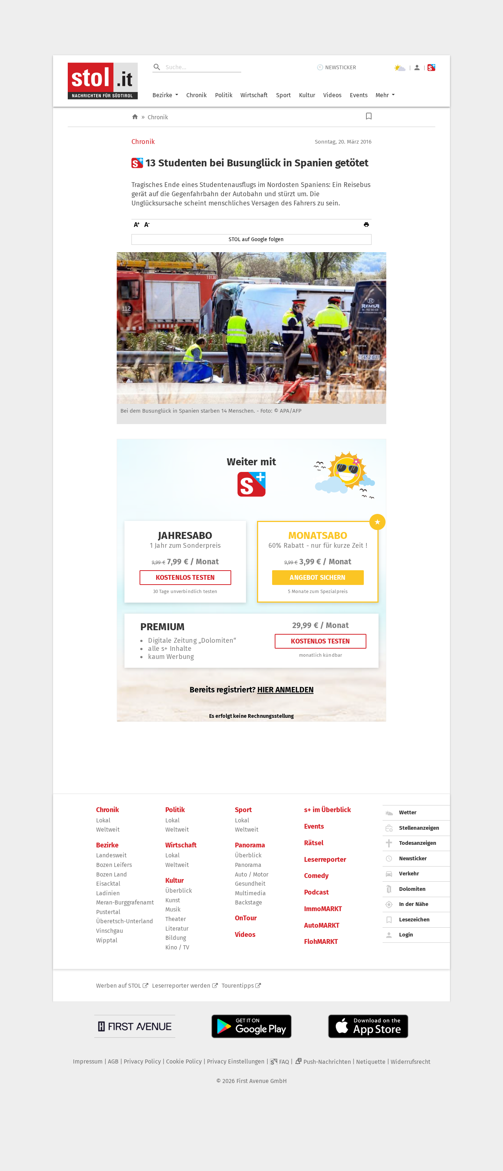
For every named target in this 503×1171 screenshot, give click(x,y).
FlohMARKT (321, 942)
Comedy (316, 876)
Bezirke (162, 95)
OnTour (246, 918)
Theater (175, 919)
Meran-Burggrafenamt (125, 902)
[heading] (251, 163)
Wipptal (106, 940)
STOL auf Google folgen (256, 239)
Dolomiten (412, 889)
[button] (369, 116)
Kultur (307, 95)
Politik (223, 95)
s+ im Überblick (327, 810)
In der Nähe (413, 904)
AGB (113, 1061)
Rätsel (313, 843)
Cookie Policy (184, 1061)
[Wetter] (400, 67)
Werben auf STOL (118, 985)
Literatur (177, 928)
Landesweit (111, 855)
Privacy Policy (142, 1061)
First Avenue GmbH (261, 1080)
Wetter (407, 812)
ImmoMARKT (323, 909)
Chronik (196, 95)
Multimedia (250, 893)
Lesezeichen (414, 919)
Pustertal (108, 912)
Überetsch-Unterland (124, 921)
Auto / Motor (251, 874)
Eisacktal (108, 883)
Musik (172, 909)
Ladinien (108, 893)
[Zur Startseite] (134, 117)
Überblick (178, 890)
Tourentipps (238, 985)
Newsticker (413, 858)
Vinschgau (109, 930)
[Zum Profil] (417, 67)
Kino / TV (177, 947)
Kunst (172, 900)
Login (406, 934)
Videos (332, 95)
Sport (283, 95)
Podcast (316, 892)
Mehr (382, 95)
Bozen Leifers (114, 864)
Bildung (175, 937)
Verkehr (409, 873)
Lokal (103, 820)
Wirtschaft (254, 95)
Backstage (248, 902)
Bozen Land (111, 874)
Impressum (88, 1061)
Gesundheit (250, 883)
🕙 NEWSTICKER (336, 67)
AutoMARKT (322, 926)
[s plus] (431, 67)
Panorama (250, 845)
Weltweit (108, 829)
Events (358, 95)
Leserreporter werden (181, 985)
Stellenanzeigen (419, 828)
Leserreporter (325, 860)
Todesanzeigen (417, 843)
